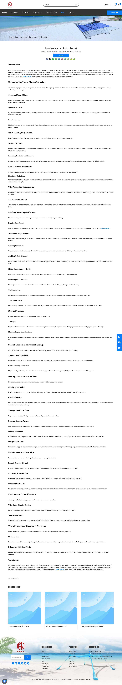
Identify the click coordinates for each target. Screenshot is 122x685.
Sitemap (88, 679)
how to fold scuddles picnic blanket (19, 626)
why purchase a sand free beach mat (56, 626)
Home (4, 12)
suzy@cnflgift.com (96, 653)
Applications (37, 12)
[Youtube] (22, 663)
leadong (82, 679)
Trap (70, 658)
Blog (62, 12)
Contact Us (45, 663)
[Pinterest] (28, 663)
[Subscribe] (27, 657)
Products (14, 12)
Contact (71, 12)
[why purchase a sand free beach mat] (61, 608)
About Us (25, 12)
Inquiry (113, 12)
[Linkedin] (16, 663)
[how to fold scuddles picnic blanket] (24, 608)
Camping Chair (73, 666)
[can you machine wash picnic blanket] (97, 608)
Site (80, 51)
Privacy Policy (45, 666)
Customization (51, 12)
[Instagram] (25, 663)
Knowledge (45, 668)
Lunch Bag (71, 661)
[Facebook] (13, 663)
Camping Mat (72, 656)
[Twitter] (19, 663)
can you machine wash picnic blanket (92, 626)
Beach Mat (72, 653)
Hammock (71, 663)
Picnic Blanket (27, 76)
